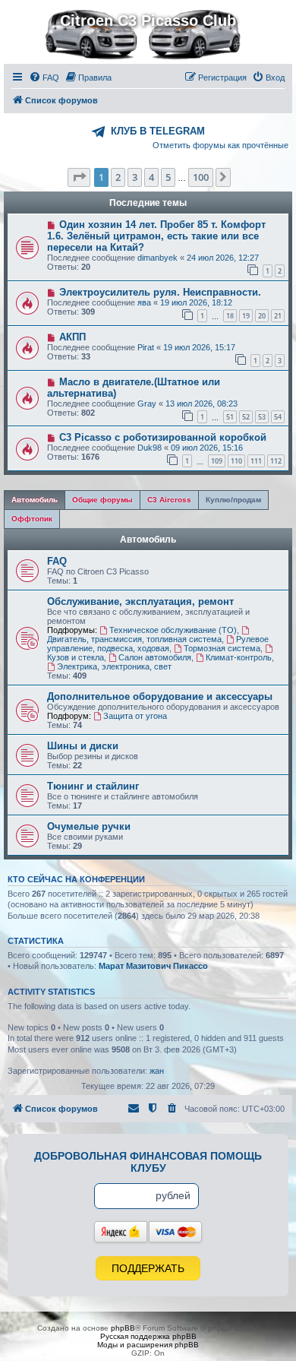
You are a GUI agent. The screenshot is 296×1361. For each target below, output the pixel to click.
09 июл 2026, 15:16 (207, 447)
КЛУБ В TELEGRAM (158, 131)
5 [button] (168, 177)
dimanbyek (157, 257)
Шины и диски (82, 746)
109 (216, 461)
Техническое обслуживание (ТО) (173, 630)
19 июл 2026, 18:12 (196, 302)
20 (262, 316)
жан (157, 1070)
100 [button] (201, 177)
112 (276, 461)
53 (262, 417)
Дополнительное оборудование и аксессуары (159, 696)
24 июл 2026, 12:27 (223, 257)
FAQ (57, 561)
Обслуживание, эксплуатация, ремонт (140, 601)
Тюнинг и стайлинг (93, 786)
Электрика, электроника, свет (114, 666)
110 (236, 461)
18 (230, 316)
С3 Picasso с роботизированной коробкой (162, 437)
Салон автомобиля (154, 657)
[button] (79, 177)
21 (278, 316)
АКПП (72, 337)
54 (278, 417)
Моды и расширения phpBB (148, 1344)
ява (144, 302)
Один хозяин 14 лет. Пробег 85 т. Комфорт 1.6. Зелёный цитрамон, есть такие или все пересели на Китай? (156, 236)
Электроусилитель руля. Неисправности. (160, 292)
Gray (146, 403)
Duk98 (149, 447)
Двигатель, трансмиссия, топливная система (134, 639)
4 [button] (151, 177)
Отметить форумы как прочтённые (220, 145)
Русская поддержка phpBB (148, 1336)
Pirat (145, 347)
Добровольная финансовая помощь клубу (148, 1162)
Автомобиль (148, 539)
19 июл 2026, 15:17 (199, 347)
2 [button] (118, 177)
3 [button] (134, 177)
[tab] (34, 500)
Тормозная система (222, 648)
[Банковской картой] (175, 1231)
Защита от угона (135, 715)
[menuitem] (44, 77)
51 (230, 417)
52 (246, 417)
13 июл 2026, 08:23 (201, 403)
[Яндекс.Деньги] (120, 1231)
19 (246, 316)
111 (256, 461)
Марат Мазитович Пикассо (153, 965)
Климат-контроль (239, 657)
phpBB (123, 1328)
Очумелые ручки (89, 826)
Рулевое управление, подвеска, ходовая (158, 644)
